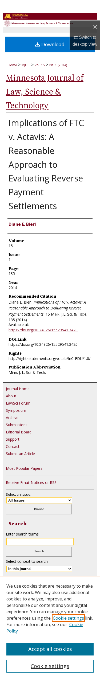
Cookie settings (68, 618)
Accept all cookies (50, 649)
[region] (50, 627)
